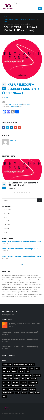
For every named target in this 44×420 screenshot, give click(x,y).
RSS (20, 107)
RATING (24, 386)
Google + (15, 127)
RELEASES (32, 386)
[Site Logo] (8, 6)
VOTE (4, 396)
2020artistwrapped (20, 365)
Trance (37, 393)
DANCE (14, 372)
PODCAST (23, 382)
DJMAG (21, 372)
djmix (27, 372)
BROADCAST (23, 368)
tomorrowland (8, 393)
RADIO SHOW (16, 386)
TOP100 (24, 393)
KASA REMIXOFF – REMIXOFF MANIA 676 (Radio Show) (21, 256)
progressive (33, 382)
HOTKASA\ (36, 375)
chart (32, 368)
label (22, 379)
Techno (32, 389)
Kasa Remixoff (14, 379)
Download (26, 104)
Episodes (7, 213)
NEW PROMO (6, 382)
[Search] (38, 4)
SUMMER (25, 389)
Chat (37, 368)
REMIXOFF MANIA (8, 389)
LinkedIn (11, 127)
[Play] (3, 102)
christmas (6, 372)
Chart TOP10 (7, 210)
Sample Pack (8, 228)
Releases (7, 225)
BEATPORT (6, 368)
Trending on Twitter (8, 315)
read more (11, 188)
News (5, 217)
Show (6, 97)
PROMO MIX (6, 386)
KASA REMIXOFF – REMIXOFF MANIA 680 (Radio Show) (20, 332)
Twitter (7, 127)
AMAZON (31, 365)
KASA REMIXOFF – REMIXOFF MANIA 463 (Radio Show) (23, 184)
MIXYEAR (33, 379)
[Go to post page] (22, 169)
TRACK (31, 393)
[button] (40, 8)
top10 (17, 393)
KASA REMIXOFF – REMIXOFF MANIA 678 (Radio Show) (21, 242)
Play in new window (15, 104)
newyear (15, 382)
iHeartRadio (14, 107)
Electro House (7, 375)
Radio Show (8, 221)
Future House (26, 375)
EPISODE (17, 375)
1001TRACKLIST (7, 365)
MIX (28, 379)
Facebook (3, 127)
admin (13, 140)
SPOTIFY (17, 389)
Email (19, 127)
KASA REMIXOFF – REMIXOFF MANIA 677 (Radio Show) (21, 249)
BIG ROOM (15, 368)
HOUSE (5, 379)
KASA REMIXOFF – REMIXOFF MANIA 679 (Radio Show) (20, 339)
